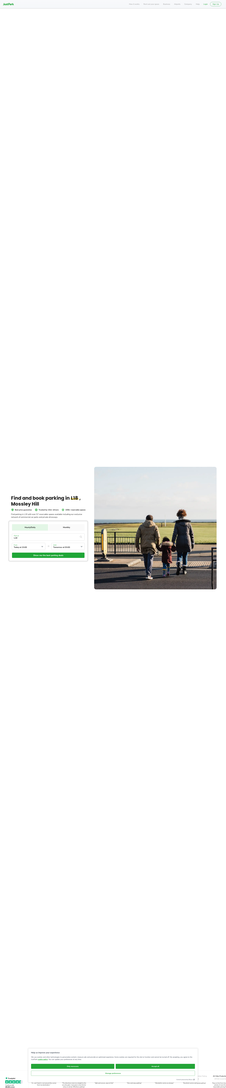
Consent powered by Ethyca (184, 1079)
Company (188, 4)
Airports (177, 4)
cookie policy (43, 1059)
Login (205, 4)
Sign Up (216, 4)
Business (166, 4)
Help (198, 4)
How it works (134, 4)
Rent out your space (151, 4)
